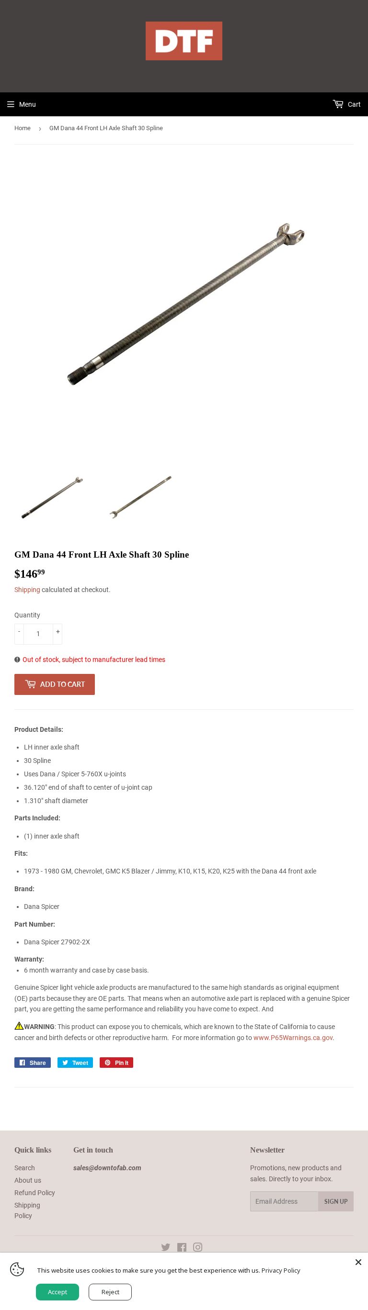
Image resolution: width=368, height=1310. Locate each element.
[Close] (358, 1262)
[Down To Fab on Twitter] (166, 1249)
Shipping (27, 589)
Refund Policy (34, 1193)
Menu (27, 104)
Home (22, 128)
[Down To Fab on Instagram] (198, 1249)
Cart (353, 104)
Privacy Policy (281, 1270)
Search (24, 1168)
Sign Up (335, 1201)
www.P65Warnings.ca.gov (293, 1037)
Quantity (27, 615)
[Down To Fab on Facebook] (182, 1249)
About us (27, 1180)
